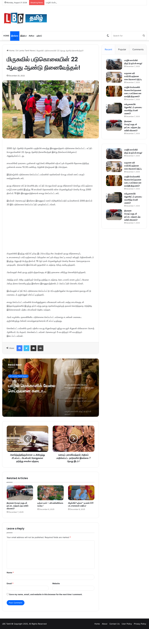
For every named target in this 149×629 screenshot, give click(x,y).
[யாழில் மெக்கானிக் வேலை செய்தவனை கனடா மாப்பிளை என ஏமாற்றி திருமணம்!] (114, 91)
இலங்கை (14, 35)
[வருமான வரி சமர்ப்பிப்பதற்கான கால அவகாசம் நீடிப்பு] (114, 77)
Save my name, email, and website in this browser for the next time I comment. (45, 594)
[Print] (40, 348)
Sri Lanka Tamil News (25, 50)
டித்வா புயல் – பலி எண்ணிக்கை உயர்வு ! (50, 504)
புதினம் (39, 35)
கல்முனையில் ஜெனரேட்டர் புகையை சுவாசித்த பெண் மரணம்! (133, 109)
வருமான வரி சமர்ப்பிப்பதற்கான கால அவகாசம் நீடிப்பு (133, 76)
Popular (122, 49)
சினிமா (31, 35)
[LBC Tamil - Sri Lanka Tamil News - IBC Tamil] (25, 18)
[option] (50, 388)
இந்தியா (23, 35)
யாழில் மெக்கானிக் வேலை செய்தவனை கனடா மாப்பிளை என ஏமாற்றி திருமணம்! (77, 2)
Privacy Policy (140, 624)
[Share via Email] (33, 348)
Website (56, 583)
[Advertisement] (50, 230)
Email (10, 583)
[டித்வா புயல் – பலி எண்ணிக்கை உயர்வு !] (50, 492)
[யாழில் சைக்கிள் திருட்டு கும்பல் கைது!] (114, 64)
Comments (138, 49)
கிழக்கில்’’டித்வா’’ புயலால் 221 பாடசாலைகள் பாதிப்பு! (80, 504)
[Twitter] (26, 348)
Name (10, 572)
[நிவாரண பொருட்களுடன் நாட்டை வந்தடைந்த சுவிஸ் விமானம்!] (20, 492)
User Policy (127, 624)
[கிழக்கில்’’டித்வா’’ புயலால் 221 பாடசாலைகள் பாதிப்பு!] (81, 492)
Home (6, 35)
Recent (108, 49)
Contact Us (114, 624)
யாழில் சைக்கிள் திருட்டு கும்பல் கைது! (133, 62)
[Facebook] (19, 348)
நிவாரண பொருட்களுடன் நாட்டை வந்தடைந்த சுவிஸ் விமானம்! (17, 505)
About (104, 624)
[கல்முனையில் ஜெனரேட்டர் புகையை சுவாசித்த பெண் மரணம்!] (114, 108)
